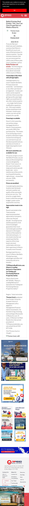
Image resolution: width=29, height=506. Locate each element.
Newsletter (23, 482)
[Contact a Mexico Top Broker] (13, 336)
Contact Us (14, 474)
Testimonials (14, 483)
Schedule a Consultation (14, 477)
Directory (22, 472)
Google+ (8, 333)
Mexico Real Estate (12, 278)
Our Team (13, 480)
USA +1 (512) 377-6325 (5, 476)
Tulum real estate (16, 294)
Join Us (22, 479)
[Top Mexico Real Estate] (6, 15)
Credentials (14, 485)
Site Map (22, 474)
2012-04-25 (14, 39)
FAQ (21, 477)
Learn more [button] (6, 6)
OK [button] (14, 10)
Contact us (7, 481)
